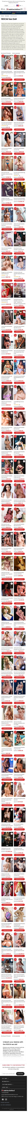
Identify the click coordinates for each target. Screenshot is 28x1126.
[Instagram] (6, 1099)
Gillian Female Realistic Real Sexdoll (19, 224)
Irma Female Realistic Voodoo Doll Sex (19, 573)
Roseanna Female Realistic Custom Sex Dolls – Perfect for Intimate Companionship (19, 301)
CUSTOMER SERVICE (7, 1084)
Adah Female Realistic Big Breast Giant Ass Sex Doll (19, 1002)
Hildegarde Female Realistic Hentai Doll (5, 849)
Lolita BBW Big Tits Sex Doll (19, 402)
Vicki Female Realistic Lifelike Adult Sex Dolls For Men (19, 624)
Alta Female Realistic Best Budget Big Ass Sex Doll (6, 1002)
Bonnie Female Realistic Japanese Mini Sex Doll (19, 672)
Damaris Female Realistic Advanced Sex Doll (6, 174)
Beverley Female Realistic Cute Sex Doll (19, 248)
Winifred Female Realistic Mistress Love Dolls (6, 624)
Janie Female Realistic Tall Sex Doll (19, 874)
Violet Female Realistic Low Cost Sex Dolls (19, 775)
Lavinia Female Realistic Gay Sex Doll (6, 476)
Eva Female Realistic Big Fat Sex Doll (19, 173)
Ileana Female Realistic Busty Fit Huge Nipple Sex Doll (7, 73)
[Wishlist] (12, 57)
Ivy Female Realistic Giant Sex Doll (5, 300)
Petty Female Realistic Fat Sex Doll (6, 402)
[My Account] (22, 9)
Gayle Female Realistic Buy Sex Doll (19, 428)
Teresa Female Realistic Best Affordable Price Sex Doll (7, 800)
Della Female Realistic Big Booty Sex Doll (6, 500)
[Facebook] (2, 1099)
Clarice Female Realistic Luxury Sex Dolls (7, 775)
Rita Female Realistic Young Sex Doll (18, 824)
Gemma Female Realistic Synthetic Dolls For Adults (19, 723)
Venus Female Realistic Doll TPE (6, 327)
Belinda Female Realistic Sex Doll (19, 799)
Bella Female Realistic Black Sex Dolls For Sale (6, 975)
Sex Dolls (7, 16)
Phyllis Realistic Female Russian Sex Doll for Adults (6, 698)
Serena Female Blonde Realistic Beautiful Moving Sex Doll (6, 378)
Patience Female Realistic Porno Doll (5, 874)
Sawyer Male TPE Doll (19, 598)
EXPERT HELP (5, 1087)
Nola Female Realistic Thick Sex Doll (6, 549)
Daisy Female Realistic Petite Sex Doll (19, 476)
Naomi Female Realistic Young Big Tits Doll (19, 898)
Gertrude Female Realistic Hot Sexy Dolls (19, 648)
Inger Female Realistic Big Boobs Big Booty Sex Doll (19, 73)
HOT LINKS (4, 1078)
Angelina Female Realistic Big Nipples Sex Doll (7, 200)
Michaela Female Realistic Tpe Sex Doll (6, 525)
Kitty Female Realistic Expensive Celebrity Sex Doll (6, 951)
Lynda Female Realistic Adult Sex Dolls (6, 452)
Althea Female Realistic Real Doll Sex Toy (6, 428)
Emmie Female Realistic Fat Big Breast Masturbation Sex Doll (19, 925)
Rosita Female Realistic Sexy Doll (6, 224)
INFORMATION (5, 1081)
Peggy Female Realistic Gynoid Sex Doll (6, 273)
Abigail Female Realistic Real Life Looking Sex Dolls (19, 698)
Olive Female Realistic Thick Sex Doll (6, 248)
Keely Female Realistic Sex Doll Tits (19, 149)
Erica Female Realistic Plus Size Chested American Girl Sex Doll (6, 1027)
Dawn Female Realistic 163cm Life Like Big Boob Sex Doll (19, 976)
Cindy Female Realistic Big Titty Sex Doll (19, 327)
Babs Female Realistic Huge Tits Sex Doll (19, 549)
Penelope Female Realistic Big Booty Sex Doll (19, 951)
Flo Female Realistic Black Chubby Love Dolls (7, 99)
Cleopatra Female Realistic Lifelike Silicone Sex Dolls (6, 899)
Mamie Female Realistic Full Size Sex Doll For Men (19, 199)
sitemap (15, 1109)
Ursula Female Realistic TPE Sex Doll (19, 452)
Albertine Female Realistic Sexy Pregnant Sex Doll (6, 574)
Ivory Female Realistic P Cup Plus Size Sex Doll (6, 123)
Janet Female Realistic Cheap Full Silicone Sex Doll (6, 750)
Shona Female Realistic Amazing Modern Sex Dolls (19, 352)
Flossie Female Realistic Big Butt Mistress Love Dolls (19, 378)
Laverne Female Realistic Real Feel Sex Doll (7, 648)
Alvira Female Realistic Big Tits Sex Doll (19, 525)
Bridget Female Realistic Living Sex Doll (7, 351)
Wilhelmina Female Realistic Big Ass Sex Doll (7, 824)
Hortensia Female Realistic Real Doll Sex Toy (19, 850)
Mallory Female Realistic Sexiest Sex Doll (7, 722)
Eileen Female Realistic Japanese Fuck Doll (19, 123)
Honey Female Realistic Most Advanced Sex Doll (7, 672)
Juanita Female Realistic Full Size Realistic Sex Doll (19, 500)
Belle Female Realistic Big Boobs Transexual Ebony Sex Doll (19, 1027)
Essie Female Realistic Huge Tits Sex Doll (6, 924)
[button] (24, 9)
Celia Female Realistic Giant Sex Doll (6, 149)
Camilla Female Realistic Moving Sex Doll (7, 598)
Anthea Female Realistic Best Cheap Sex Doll (19, 99)
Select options (7, 79)
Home (2, 16)
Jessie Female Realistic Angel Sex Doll (19, 748)
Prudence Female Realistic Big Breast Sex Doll (19, 274)
